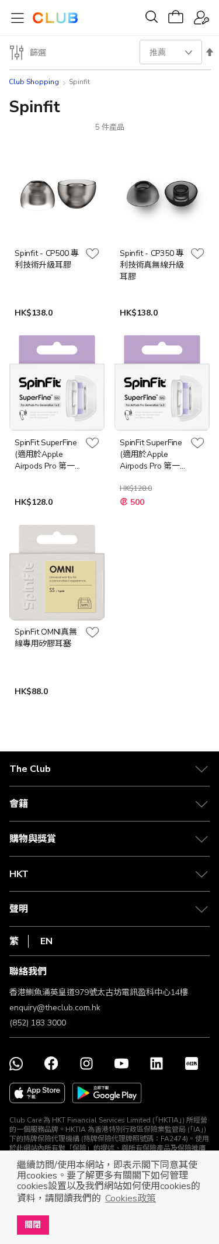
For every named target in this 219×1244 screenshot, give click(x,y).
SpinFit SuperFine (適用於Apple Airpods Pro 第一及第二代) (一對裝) (47, 454)
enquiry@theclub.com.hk (54, 1007)
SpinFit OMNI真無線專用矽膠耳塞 (46, 637)
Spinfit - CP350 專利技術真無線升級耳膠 (152, 265)
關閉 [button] (33, 1225)
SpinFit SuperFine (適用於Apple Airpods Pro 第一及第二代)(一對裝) (151, 454)
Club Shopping (34, 81)
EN (46, 941)
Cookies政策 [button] (130, 1198)
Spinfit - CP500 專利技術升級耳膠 (47, 259)
